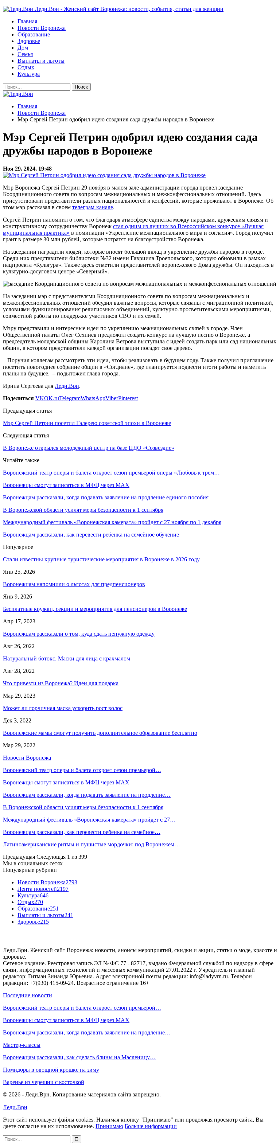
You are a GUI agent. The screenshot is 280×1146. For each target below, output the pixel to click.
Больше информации (151, 1126)
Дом (23, 47)
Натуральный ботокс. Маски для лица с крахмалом (66, 658)
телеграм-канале (92, 207)
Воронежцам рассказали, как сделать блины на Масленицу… (79, 1057)
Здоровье (29, 41)
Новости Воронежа (42, 28)
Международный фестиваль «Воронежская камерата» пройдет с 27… (89, 819)
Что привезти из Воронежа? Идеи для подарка (60, 683)
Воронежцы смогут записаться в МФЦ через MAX (66, 782)
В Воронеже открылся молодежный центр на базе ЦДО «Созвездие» (88, 448)
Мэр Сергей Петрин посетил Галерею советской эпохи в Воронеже (87, 423)
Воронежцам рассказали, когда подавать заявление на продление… (87, 795)
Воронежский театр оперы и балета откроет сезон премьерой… (82, 770)
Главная (27, 21)
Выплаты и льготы (41, 61)
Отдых (26, 67)
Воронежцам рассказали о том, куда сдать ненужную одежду (79, 634)
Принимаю (109, 1126)
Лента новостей (43, 889)
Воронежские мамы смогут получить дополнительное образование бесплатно (100, 733)
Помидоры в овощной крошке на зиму (51, 1070)
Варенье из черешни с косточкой (43, 1082)
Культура (29, 74)
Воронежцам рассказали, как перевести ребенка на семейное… (81, 832)
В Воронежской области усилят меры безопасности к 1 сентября (83, 807)
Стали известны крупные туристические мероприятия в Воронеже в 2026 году (101, 559)
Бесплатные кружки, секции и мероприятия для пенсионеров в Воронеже (95, 609)
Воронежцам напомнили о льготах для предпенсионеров (74, 584)
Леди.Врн (67, 386)
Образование (34, 34)
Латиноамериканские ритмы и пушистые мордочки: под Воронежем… (91, 844)
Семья (25, 54)
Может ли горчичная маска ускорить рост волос (62, 708)
